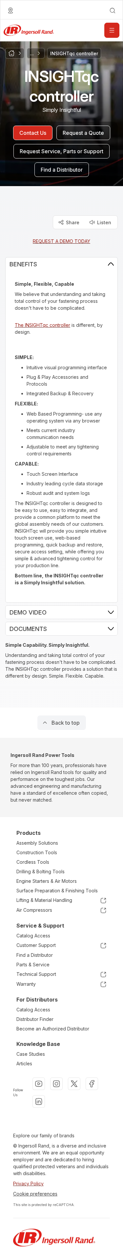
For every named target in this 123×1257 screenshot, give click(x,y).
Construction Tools (36, 852)
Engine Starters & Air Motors (46, 881)
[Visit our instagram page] (56, 1083)
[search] (112, 10)
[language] (10, 10)
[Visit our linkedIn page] (38, 1101)
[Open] (111, 30)
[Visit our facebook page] (92, 1083)
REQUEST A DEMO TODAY (61, 241)
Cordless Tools (32, 862)
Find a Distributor (34, 955)
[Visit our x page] (74, 1083)
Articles (24, 1063)
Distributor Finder (34, 1019)
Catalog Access (33, 935)
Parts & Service (33, 964)
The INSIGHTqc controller (42, 325)
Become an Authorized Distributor (52, 1028)
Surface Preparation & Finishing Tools (57, 890)
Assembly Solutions (37, 843)
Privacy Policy (28, 1183)
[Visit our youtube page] (38, 1083)
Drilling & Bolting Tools (40, 871)
